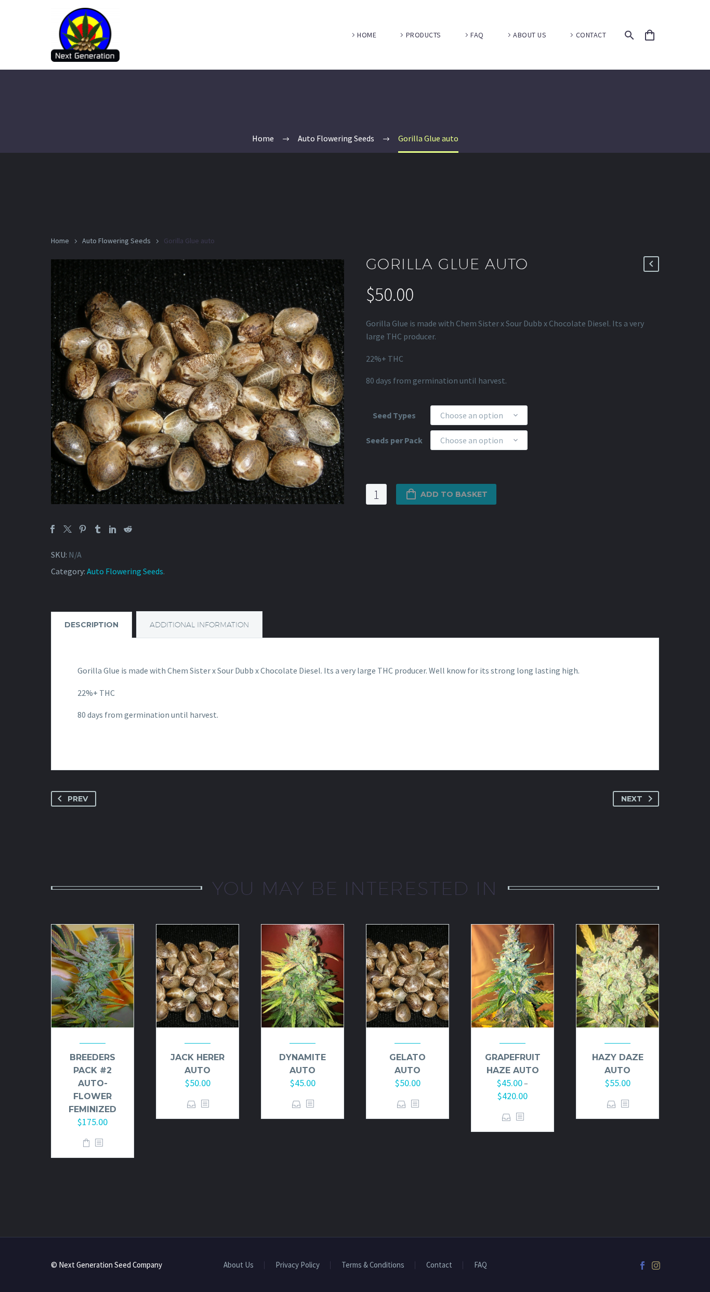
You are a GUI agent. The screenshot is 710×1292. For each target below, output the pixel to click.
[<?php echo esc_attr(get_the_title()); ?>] (99, 1143)
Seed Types (394, 415)
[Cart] (654, 35)
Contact (439, 1265)
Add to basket (454, 494)
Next (631, 798)
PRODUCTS (423, 34)
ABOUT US (529, 34)
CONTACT (591, 34)
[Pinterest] (82, 529)
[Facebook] (52, 529)
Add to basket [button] (86, 1143)
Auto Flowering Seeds (116, 240)
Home (60, 240)
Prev (78, 798)
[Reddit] (128, 529)
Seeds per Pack (394, 440)
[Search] (627, 35)
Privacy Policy (297, 1265)
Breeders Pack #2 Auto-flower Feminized (92, 1083)
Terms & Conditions (372, 1265)
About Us (238, 1265)
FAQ (477, 34)
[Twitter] (67, 529)
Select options (191, 1104)
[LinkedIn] (113, 529)
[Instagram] (656, 1265)
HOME (366, 34)
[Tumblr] (98, 529)
